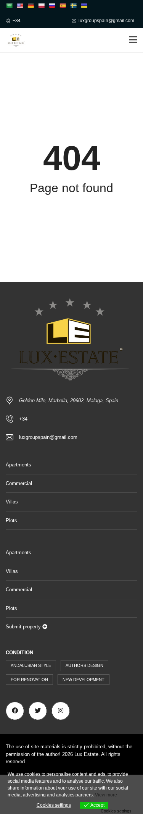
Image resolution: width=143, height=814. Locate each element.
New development (83, 679)
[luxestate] (13, 40)
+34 (17, 20)
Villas (12, 502)
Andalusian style (31, 665)
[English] (19, 6)
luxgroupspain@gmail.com (106, 20)
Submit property (24, 627)
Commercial (19, 483)
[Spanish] (62, 6)
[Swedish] (73, 6)
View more (106, 795)
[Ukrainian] (83, 6)
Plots (11, 520)
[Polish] (41, 6)
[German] (30, 6)
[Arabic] (9, 6)
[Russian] (51, 6)
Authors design (84, 665)
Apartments (18, 465)
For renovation (29, 679)
